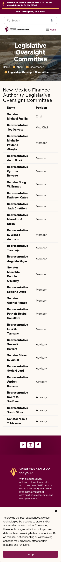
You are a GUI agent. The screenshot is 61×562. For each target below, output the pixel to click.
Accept (30, 554)
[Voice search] (52, 20)
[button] (56, 510)
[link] (30, 11)
